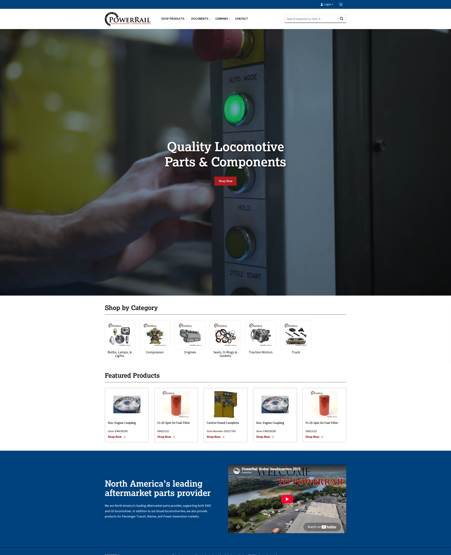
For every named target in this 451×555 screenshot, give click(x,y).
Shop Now (225, 181)
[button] (326, 4)
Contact (241, 19)
